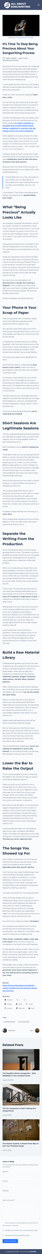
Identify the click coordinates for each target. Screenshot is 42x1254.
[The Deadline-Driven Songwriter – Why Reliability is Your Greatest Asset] (21, 1059)
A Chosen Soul (20, 38)
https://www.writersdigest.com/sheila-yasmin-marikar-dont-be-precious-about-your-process (20, 988)
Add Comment (9, 1200)
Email (5, 1181)
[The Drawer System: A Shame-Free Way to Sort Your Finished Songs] (21, 1129)
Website (6, 1191)
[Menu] (38, 5)
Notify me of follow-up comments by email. (21, 1230)
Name (5, 1172)
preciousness (23, 1022)
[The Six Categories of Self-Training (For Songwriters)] (21, 1094)
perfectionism (9, 1022)
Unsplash (30, 38)
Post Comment (10, 1241)
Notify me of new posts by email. (17, 1235)
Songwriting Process (11, 60)
